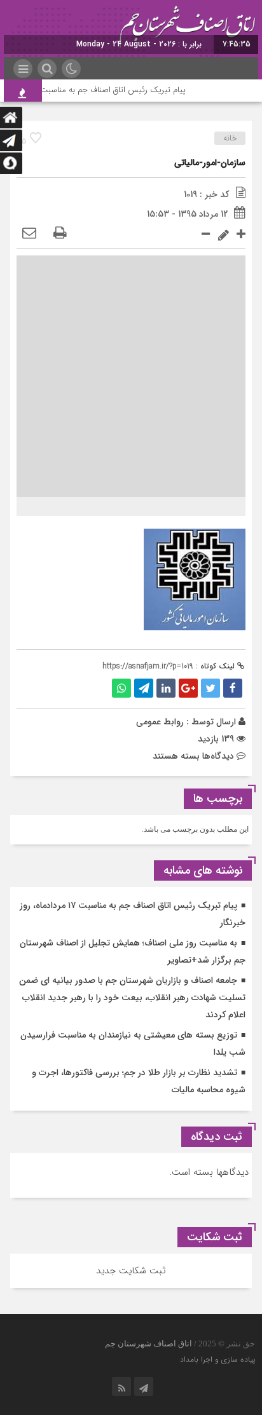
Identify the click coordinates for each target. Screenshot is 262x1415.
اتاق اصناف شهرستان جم (148, 1343)
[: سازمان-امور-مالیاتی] (29, 234)
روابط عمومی (160, 722)
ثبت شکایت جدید (131, 1270)
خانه (230, 138)
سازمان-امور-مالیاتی (209, 163)
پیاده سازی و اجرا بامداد (217, 1359)
